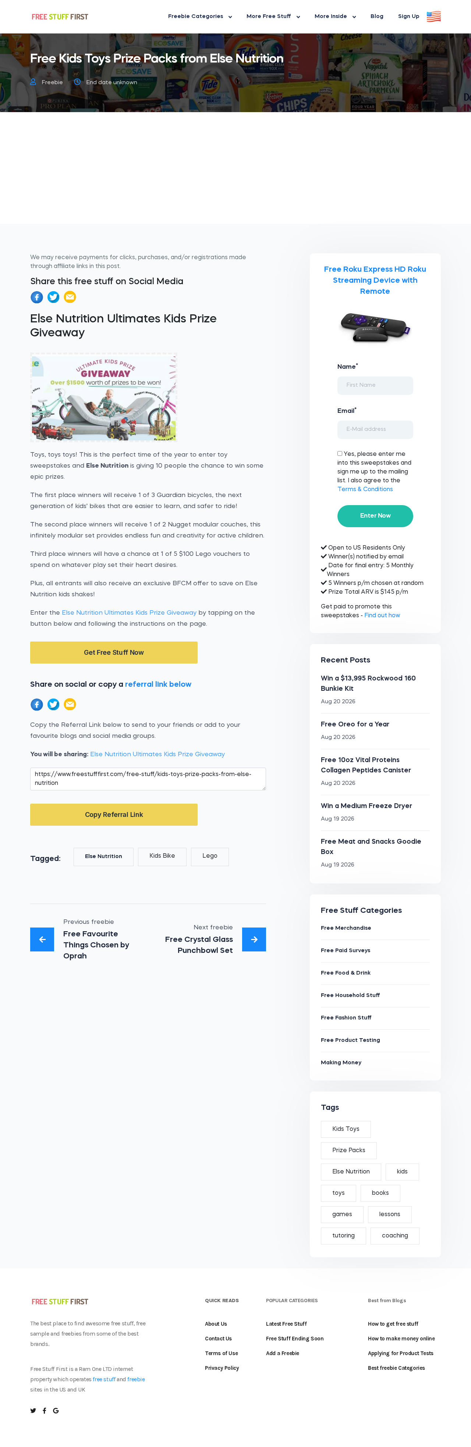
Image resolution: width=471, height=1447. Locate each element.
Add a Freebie (282, 1353)
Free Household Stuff (350, 995)
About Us (216, 1324)
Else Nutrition (103, 857)
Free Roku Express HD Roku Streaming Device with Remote (375, 281)
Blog (377, 16)
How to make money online (401, 1338)
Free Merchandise (346, 928)
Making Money (341, 1063)
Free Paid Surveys (345, 951)
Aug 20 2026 (338, 702)
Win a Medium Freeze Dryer (366, 806)
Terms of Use (221, 1353)
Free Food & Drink (346, 973)
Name (347, 366)
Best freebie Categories (396, 1368)
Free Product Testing (350, 1040)
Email (347, 410)
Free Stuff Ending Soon (294, 1338)
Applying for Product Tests (400, 1353)
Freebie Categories (195, 16)
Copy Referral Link (114, 814)
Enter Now (375, 516)
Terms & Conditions (365, 490)
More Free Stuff (269, 16)
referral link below (158, 685)
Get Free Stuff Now (114, 652)
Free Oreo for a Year (355, 724)
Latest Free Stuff (286, 1324)
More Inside (331, 16)
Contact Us (218, 1338)
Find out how (382, 616)
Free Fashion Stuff (346, 1018)
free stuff (104, 1379)
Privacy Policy (222, 1368)
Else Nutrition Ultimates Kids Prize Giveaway (129, 613)
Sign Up (408, 16)
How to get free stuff (393, 1324)
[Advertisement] (235, 172)
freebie (136, 1379)
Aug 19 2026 (337, 819)
